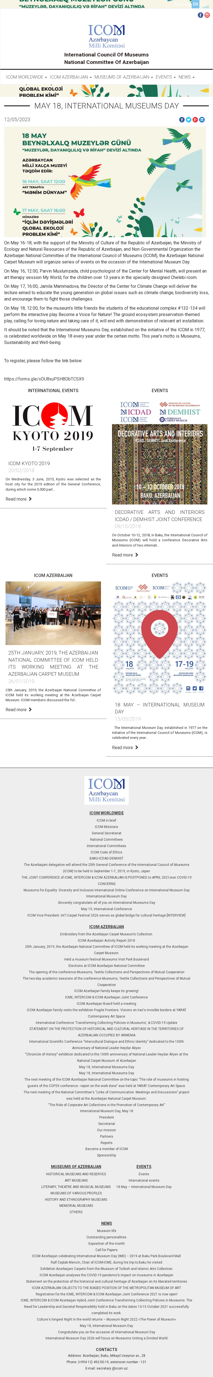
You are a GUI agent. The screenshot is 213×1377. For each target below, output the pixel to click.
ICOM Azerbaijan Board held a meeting (106, 1004)
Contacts (182, 4)
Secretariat (106, 1124)
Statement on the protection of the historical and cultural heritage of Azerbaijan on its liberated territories (106, 1281)
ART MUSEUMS (76, 1180)
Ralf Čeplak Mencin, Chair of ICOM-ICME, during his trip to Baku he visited (106, 1262)
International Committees (106, 846)
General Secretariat (106, 833)
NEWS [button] (185, 77)
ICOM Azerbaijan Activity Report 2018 (106, 941)
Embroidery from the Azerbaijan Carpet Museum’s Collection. (106, 934)
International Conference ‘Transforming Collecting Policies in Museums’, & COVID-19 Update (106, 1023)
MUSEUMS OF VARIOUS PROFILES (76, 1193)
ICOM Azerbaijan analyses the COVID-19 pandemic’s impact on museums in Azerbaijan (106, 1275)
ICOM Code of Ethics (106, 852)
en (195, 4)
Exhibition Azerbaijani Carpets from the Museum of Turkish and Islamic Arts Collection (106, 1269)
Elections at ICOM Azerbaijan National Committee (107, 966)
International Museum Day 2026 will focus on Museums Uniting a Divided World (106, 1338)
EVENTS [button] (164, 77)
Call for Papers (106, 1250)
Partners (106, 1136)
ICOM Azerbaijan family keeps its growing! (106, 991)
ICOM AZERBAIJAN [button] (69, 77)
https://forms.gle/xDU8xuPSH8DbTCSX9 (44, 379)
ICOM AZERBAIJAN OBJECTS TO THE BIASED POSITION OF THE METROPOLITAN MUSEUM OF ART (106, 1288)
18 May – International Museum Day (144, 1187)
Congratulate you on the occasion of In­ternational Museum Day (106, 1332)
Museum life (106, 1231)
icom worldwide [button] (25, 77)
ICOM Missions (106, 827)
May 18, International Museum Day (106, 1326)
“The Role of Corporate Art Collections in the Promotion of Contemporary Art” (106, 1105)
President (106, 1117)
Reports (107, 1143)
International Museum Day (106, 896)
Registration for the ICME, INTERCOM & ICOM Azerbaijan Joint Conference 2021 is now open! (107, 1294)
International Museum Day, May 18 (106, 1111)
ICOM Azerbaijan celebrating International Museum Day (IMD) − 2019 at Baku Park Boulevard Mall (106, 1256)
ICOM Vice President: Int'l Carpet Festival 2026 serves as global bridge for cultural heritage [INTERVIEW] (106, 915)
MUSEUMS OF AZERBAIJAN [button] (122, 77)
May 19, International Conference (106, 909)
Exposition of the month (106, 1244)
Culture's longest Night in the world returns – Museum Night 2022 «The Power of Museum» (106, 1319)
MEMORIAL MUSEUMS (76, 1206)
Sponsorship (106, 1155)
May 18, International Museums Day (106, 1067)
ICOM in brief (106, 820)
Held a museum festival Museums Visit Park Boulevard (106, 959)
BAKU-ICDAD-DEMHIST (106, 858)
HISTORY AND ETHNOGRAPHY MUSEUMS (76, 1200)
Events (144, 1174)
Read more (17, 499)
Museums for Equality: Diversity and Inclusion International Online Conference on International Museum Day (107, 890)
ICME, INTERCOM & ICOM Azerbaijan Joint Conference (106, 997)
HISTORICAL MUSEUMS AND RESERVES (76, 1174)
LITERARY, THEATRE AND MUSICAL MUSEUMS (76, 1187)
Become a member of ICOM (106, 1149)
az (203, 4)
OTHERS (76, 1212)
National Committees (106, 840)
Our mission (106, 1130)
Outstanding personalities (106, 1237)
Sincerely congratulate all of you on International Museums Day (106, 903)
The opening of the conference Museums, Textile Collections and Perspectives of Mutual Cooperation (106, 972)
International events (144, 1180)
